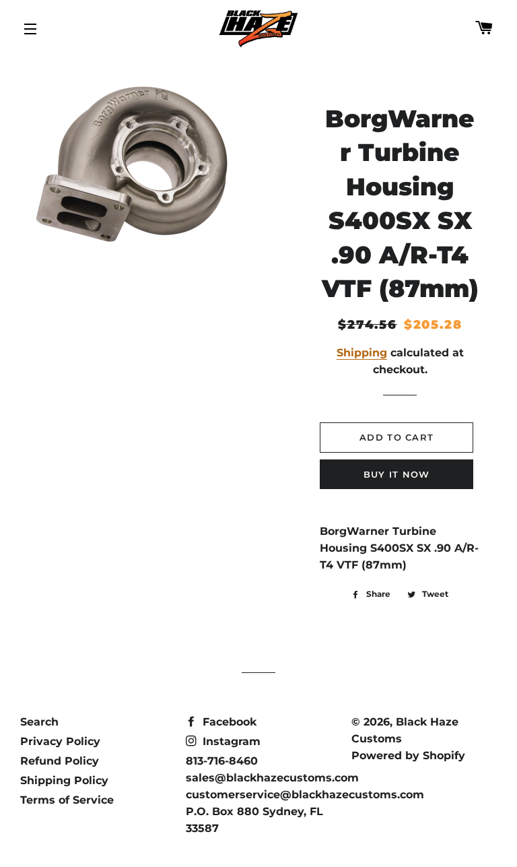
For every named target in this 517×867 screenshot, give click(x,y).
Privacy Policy (60, 741)
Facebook (227, 721)
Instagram (230, 741)
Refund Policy (59, 760)
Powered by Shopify (408, 755)
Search (39, 721)
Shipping (362, 352)
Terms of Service (67, 800)
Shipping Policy (64, 780)
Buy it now (397, 474)
